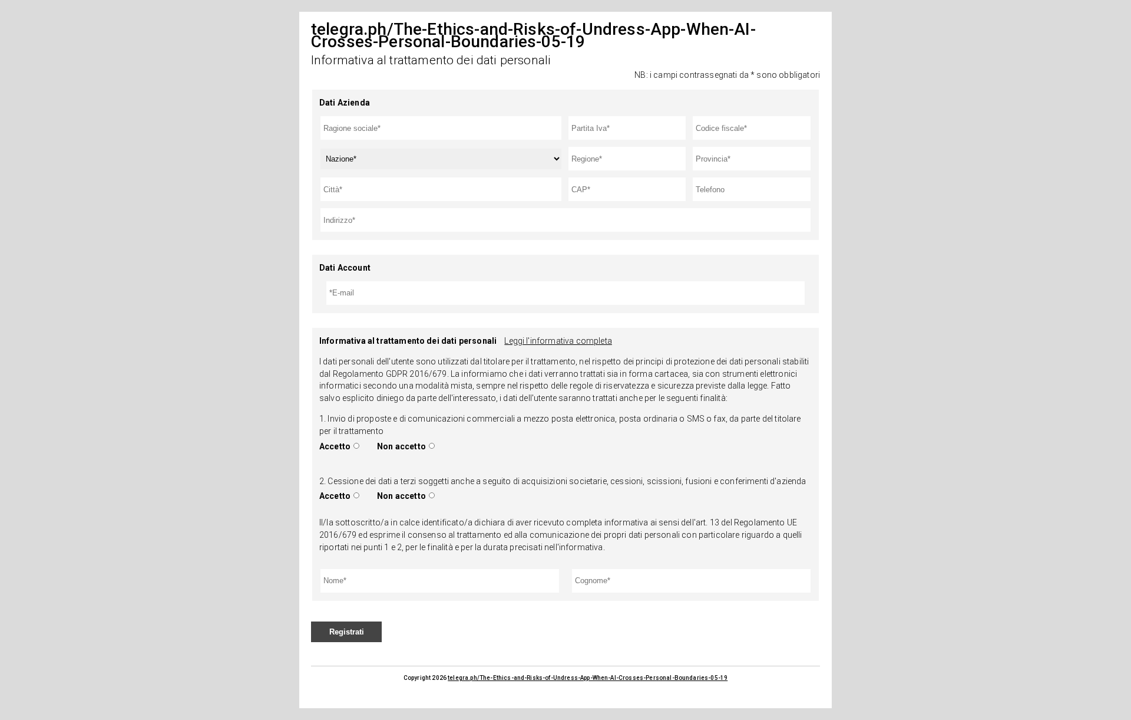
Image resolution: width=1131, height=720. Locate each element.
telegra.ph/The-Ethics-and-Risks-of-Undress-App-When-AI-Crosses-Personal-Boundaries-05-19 (587, 678)
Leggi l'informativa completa (557, 341)
